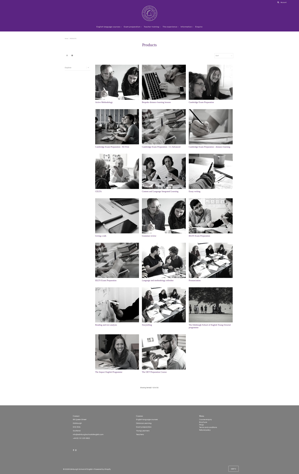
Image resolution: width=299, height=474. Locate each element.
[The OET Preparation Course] (164, 352)
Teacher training (151, 27)
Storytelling (147, 325)
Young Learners (143, 431)
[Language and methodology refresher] (164, 260)
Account (284, 2)
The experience (170, 27)
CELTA (98, 191)
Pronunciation (195, 280)
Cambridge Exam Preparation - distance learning (209, 147)
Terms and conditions (208, 427)
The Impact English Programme (108, 372)
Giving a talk (100, 236)
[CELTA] (117, 171)
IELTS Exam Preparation (199, 236)
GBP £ (233, 469)
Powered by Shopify (102, 469)
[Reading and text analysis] (117, 305)
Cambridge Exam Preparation (201, 102)
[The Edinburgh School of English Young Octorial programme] (211, 305)
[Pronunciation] (211, 260)
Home (66, 38)
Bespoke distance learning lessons (156, 102)
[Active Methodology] (117, 82)
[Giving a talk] (117, 215)
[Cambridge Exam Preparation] (211, 82)
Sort (217, 56)
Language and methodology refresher (158, 280)
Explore (68, 68)
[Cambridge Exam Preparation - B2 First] (117, 126)
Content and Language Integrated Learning (160, 191)
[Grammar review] (164, 215)
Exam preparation (132, 27)
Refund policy (205, 430)
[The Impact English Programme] (117, 352)
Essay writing (194, 191)
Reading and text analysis (106, 325)
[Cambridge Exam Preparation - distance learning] (211, 126)
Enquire (199, 27)
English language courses (108, 27)
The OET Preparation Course (154, 372)
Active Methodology (104, 102)
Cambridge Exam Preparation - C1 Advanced (161, 147)
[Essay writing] (211, 171)
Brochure (203, 422)
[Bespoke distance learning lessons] (164, 82)
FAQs (201, 425)
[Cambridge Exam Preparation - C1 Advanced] (164, 126)
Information (186, 27)
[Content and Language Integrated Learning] (164, 171)
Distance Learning (143, 423)
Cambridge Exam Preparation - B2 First (112, 147)
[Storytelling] (164, 305)
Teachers (140, 434)
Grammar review (149, 236)
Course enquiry (205, 419)
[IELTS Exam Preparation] (211, 215)
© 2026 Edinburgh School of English (78, 469)
